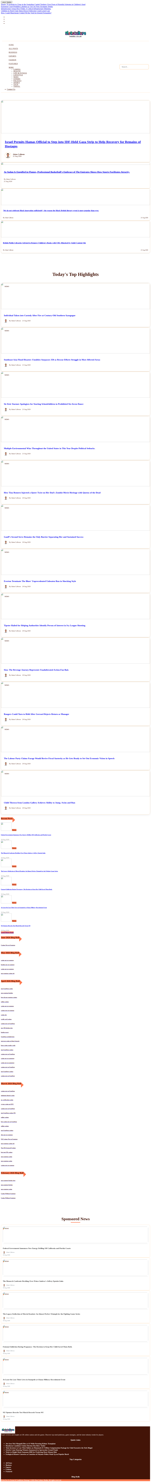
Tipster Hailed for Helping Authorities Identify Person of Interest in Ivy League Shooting (44, 625)
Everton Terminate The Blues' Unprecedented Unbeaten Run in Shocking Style (40, 581)
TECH (15, 84)
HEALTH (16, 71)
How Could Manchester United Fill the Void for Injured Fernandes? (26, 13)
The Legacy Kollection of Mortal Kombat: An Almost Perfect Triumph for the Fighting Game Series (29, 871)
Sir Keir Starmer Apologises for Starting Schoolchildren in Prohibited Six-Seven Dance (43, 404)
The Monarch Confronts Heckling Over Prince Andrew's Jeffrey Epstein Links (23, 853)
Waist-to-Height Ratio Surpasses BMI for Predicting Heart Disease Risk (31, 1452)
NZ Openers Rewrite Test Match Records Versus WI (15, 925)
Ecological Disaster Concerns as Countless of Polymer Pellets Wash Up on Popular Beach (37, 1454)
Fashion (8, 1469)
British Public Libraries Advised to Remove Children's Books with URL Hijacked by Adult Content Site (44, 243)
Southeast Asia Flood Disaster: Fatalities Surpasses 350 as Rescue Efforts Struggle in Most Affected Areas (52, 360)
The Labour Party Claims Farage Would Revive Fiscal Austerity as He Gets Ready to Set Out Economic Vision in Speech (59, 758)
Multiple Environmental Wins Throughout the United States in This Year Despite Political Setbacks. (49, 448)
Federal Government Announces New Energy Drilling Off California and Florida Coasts (26, 835)
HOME (11, 45)
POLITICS (17, 81)
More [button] (11, 67)
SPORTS (16, 82)
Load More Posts (7, 932)
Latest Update (6, 2)
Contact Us (11, 89)
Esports (8, 1467)
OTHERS (16, 79)
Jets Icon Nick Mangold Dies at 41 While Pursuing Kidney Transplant (31, 1444)
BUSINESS (13, 52)
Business (9, 1465)
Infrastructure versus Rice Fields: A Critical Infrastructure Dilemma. (26, 9)
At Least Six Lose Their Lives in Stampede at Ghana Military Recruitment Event (24, 907)
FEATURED (13, 64)
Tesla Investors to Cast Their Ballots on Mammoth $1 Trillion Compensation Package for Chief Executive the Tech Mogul (49, 1448)
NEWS (15, 77)
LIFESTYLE (18, 75)
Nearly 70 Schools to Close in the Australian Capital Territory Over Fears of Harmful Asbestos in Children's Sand (43, 4)
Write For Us (5, 1480)
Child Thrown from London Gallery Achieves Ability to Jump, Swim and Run (39, 803)
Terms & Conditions (16, 1480)
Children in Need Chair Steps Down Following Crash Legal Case (25, 11)
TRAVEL (16, 86)
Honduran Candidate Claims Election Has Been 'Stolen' (26, 1446)
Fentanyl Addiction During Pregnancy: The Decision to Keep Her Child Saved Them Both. (26, 889)
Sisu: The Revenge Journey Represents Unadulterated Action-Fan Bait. (36, 670)
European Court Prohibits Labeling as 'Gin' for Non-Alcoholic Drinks (27, 7)
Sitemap (26, 1480)
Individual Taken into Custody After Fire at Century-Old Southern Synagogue (39, 315)
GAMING (17, 69)
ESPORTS (12, 56)
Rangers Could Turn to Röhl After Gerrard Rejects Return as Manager (36, 714)
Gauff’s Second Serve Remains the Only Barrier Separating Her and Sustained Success (43, 537)
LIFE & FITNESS (20, 73)
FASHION (12, 60)
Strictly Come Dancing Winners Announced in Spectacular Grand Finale (32, 1450)
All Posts (9, 1463)
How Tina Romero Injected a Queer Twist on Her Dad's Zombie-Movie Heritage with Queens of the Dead (52, 492)
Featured (9, 1471)
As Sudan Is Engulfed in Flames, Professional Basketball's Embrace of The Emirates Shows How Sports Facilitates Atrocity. (67, 172)
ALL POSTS (13, 48)
